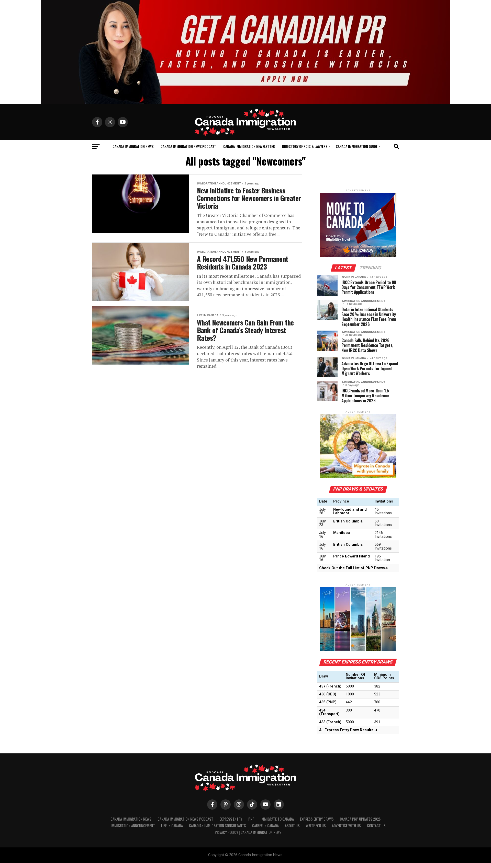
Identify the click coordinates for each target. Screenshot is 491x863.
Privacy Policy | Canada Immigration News (248, 832)
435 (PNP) (328, 702)
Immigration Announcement (133, 825)
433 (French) (330, 722)
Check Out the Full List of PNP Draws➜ (353, 568)
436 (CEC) (327, 694)
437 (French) (330, 686)
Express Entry (230, 819)
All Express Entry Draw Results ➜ (348, 730)
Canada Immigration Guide (356, 146)
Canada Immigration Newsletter (249, 146)
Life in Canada (172, 825)
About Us (292, 825)
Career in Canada (265, 825)
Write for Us (316, 825)
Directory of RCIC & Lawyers (304, 146)
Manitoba (341, 533)
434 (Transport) (329, 712)
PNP (251, 819)
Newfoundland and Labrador (350, 511)
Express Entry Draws (317, 819)
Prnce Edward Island (351, 556)
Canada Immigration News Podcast (188, 146)
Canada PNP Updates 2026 (360, 819)
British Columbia (348, 521)
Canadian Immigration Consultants (217, 825)
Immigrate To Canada (277, 819)
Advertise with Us (346, 825)
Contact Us (376, 825)
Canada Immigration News (133, 146)
